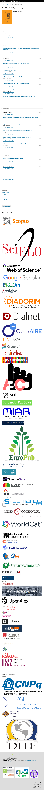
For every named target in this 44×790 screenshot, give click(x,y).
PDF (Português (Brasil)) (8, 37)
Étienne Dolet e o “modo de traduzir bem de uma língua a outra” (16, 63)
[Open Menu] (2, 1)
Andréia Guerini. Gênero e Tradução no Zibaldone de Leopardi (15, 111)
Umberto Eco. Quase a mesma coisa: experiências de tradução (15, 143)
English (3, 196)
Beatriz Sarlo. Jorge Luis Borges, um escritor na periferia (14, 164)
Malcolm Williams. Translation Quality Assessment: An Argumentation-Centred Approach (20, 117)
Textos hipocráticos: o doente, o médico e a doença (13, 158)
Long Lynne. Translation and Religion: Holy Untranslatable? (15, 124)
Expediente (5, 33)
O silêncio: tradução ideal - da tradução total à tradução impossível (16, 83)
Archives (7, 4)
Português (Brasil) (5, 194)
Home (3, 4)
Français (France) (5, 199)
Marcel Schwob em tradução (8, 89)
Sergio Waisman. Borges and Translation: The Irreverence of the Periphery (17, 130)
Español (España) (5, 192)
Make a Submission (6, 206)
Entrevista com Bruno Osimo (8, 179)
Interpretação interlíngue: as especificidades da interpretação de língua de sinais (19, 96)
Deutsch (3, 197)
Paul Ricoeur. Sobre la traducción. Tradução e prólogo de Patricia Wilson (17, 137)
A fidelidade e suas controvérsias (9, 70)
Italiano (3, 201)
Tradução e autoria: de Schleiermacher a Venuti (12, 76)
